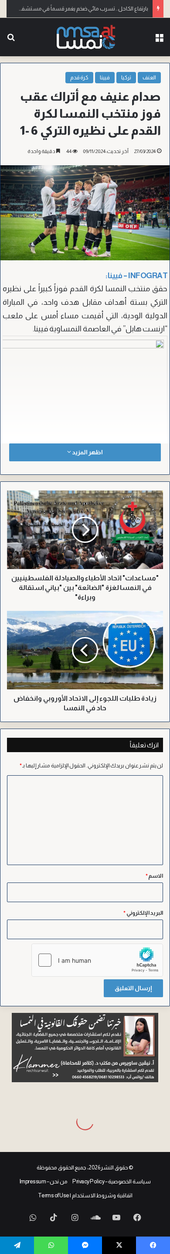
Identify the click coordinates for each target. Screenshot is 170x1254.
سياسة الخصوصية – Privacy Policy (111, 1181)
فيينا (105, 77)
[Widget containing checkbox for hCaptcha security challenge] (97, 960)
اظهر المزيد (87, 452)
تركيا (126, 77)
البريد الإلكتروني (143, 913)
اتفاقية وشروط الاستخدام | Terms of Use (85, 1195)
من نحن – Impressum (44, 1181)
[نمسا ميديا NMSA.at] (85, 37)
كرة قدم (79, 77)
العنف (149, 77)
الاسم (154, 875)
